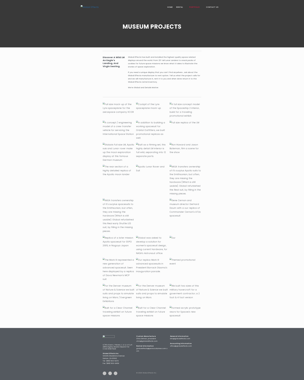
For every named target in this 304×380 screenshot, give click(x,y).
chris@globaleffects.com (146, 341)
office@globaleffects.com (181, 346)
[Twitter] (110, 373)
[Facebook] (104, 373)
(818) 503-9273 (112, 361)
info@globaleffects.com (180, 338)
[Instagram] (115, 373)
